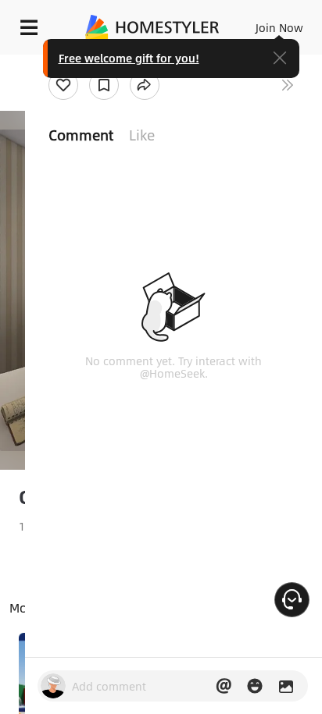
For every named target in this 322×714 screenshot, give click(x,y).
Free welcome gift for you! (129, 58)
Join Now (279, 27)
